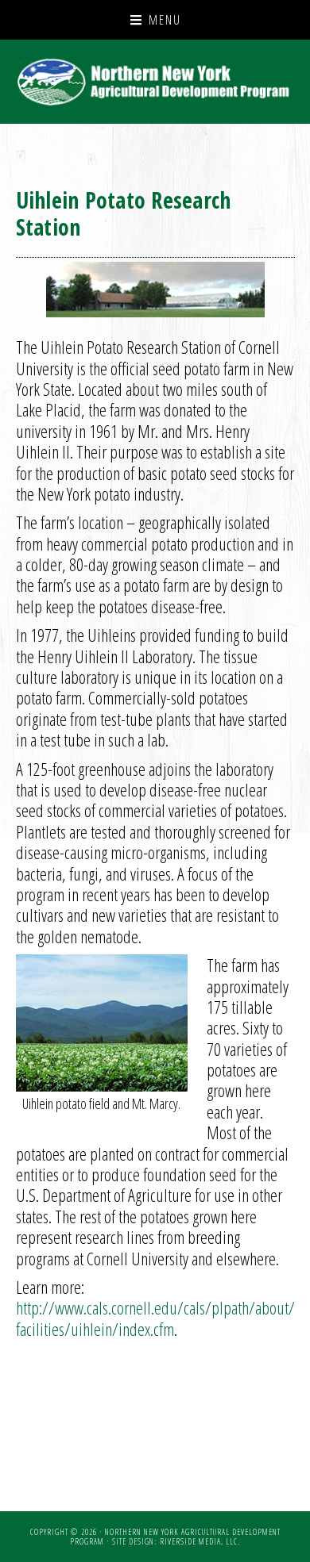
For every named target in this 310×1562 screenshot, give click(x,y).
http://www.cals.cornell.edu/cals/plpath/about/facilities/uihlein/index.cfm (155, 1317)
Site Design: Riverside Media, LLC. (176, 1541)
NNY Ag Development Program (155, 82)
